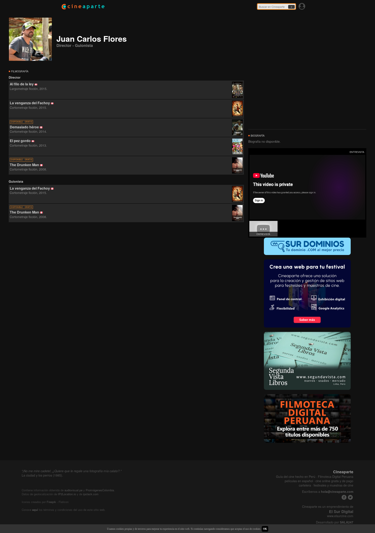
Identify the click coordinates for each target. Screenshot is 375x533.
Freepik (51, 502)
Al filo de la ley (22, 83)
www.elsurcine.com (340, 516)
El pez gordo (20, 140)
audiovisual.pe (73, 490)
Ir (291, 6)
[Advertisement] (126, 261)
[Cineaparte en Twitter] (350, 497)
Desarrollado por (334, 522)
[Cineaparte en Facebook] (344, 497)
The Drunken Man (24, 164)
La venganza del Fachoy (30, 102)
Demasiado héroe (24, 126)
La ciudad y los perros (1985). (42, 475)
